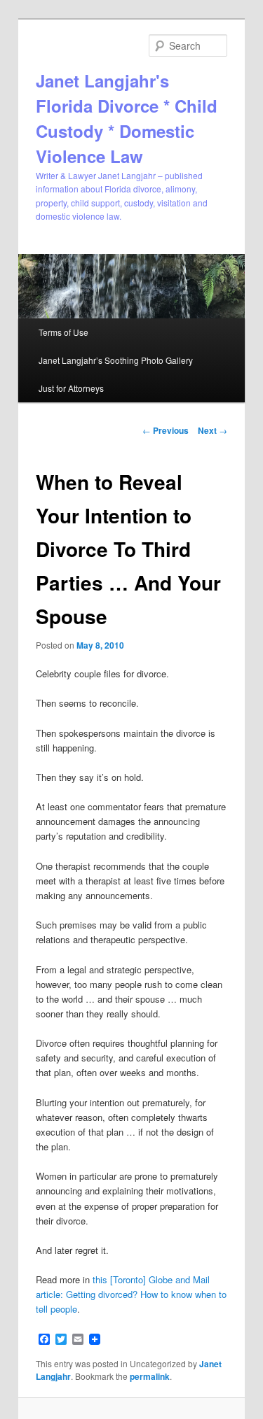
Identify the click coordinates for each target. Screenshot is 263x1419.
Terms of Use (63, 332)
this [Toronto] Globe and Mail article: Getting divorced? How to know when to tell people (131, 1294)
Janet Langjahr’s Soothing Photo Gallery (116, 360)
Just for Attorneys (71, 388)
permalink (150, 1376)
